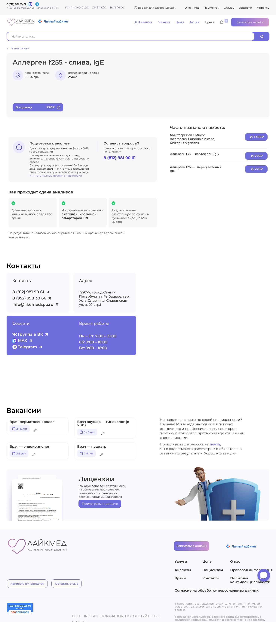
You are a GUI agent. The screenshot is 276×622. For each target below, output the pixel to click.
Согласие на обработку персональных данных (217, 591)
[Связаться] (30, 4)
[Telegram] (37, 4)
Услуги (181, 562)
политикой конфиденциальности (198, 619)
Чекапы (164, 22)
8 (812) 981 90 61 (16, 4)
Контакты (262, 7)
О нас (235, 562)
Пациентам (211, 7)
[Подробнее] (35, 430)
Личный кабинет (56, 21)
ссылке (180, 609)
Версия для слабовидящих (156, 7)
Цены (180, 22)
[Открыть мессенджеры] (263, 576)
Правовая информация (250, 570)
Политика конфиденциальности (250, 580)
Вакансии (245, 7)
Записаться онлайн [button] (250, 22)
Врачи (209, 22)
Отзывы (229, 7)
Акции (195, 22)
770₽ (259, 156)
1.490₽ (259, 137)
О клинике (192, 7)
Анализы (145, 22)
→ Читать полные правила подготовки (55, 175)
